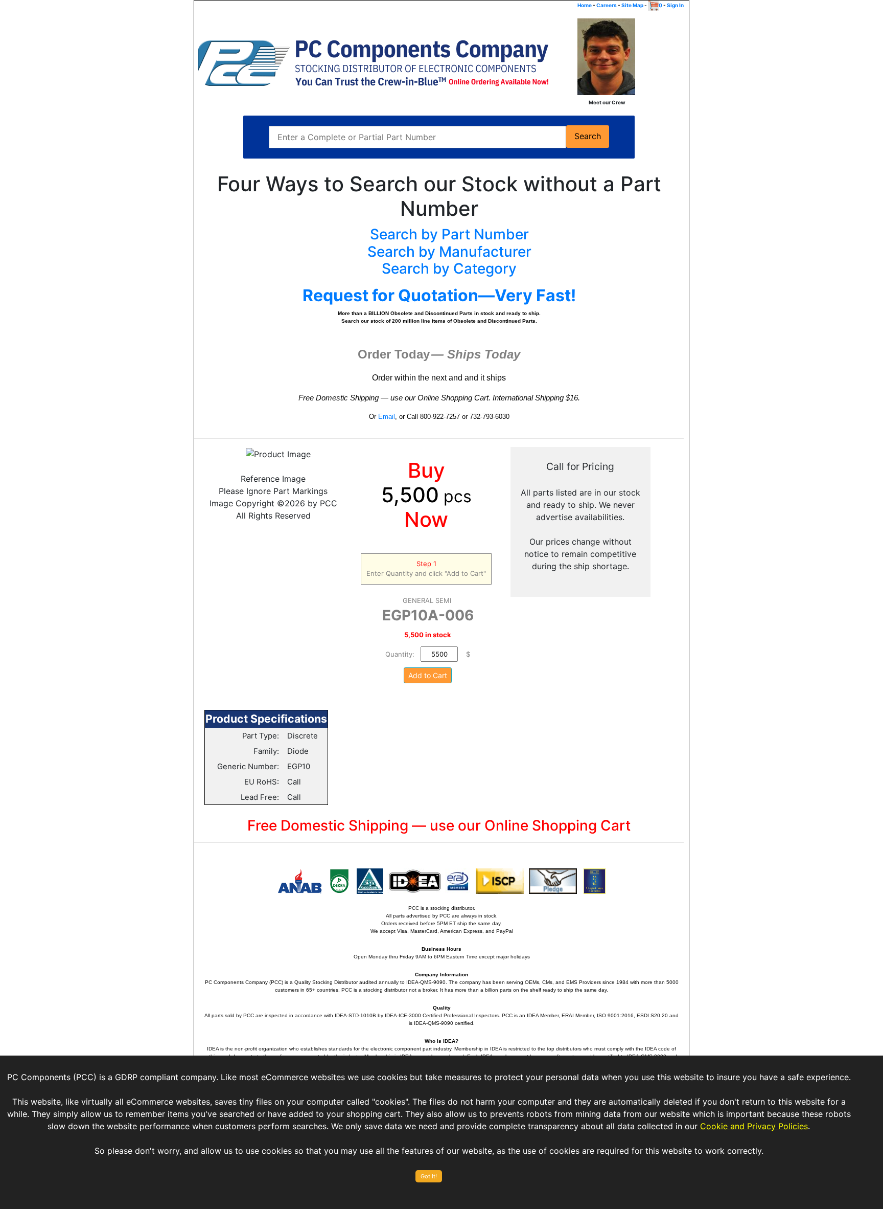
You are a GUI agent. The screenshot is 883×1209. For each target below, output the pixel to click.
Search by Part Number (449, 234)
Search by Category (449, 268)
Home (584, 5)
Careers (606, 5)
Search (587, 136)
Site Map (632, 5)
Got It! (429, 1176)
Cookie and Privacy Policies (754, 1126)
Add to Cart (427, 675)
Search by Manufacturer (449, 251)
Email (386, 416)
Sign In (675, 5)
